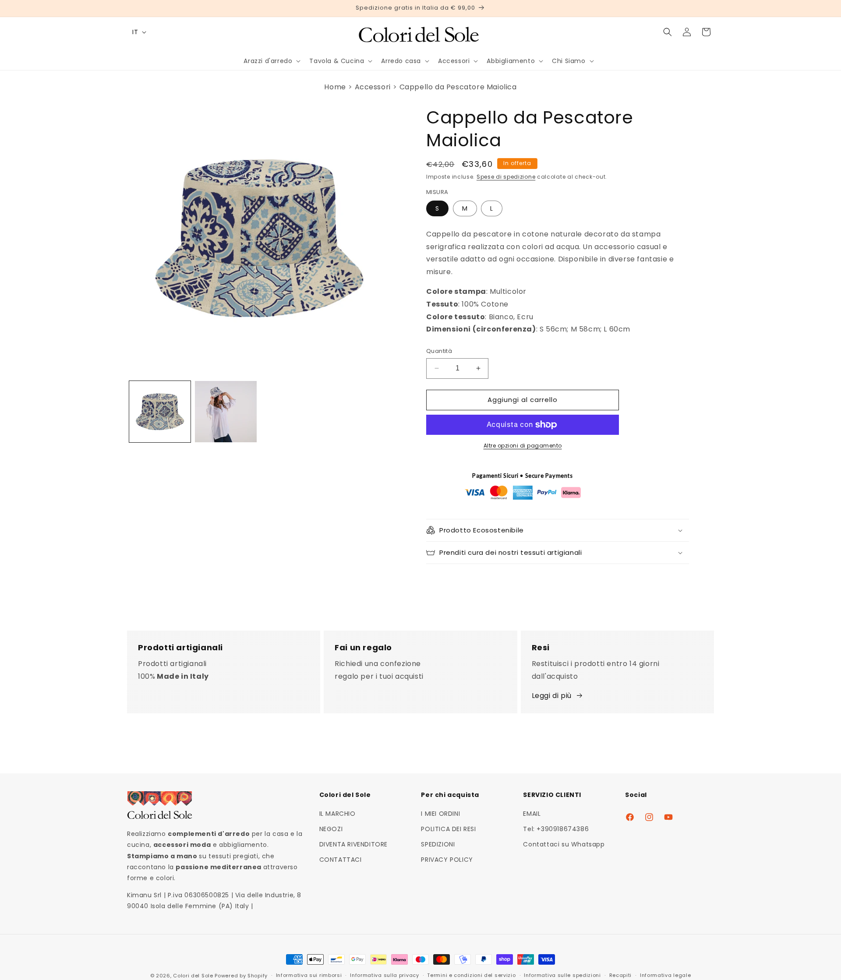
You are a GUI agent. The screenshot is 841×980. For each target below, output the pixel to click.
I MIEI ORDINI (440, 813)
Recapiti (620, 975)
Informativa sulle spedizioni (562, 975)
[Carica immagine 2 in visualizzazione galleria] (225, 411)
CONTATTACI (340, 860)
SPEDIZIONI (438, 844)
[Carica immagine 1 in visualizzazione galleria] (160, 411)
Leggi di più (552, 696)
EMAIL (532, 813)
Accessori (373, 87)
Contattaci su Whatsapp (563, 844)
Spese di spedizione (506, 176)
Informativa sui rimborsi (309, 975)
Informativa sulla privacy (384, 975)
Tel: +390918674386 (556, 829)
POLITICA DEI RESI (448, 829)
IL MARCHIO (337, 813)
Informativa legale (665, 975)
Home (335, 87)
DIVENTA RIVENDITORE (353, 844)
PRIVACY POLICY (447, 860)
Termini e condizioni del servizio (471, 975)
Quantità (439, 351)
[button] (271, 61)
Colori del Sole (193, 975)
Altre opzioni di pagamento (523, 445)
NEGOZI (331, 829)
